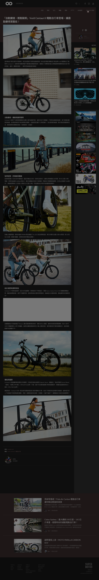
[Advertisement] (49, 22)
